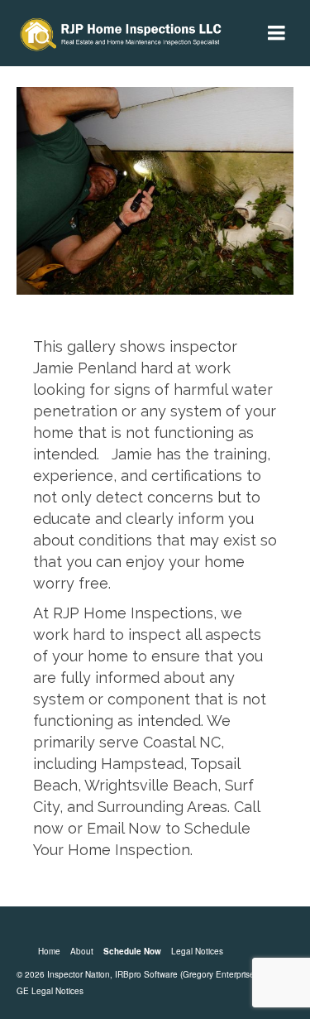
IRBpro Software (146, 974)
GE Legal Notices (50, 991)
